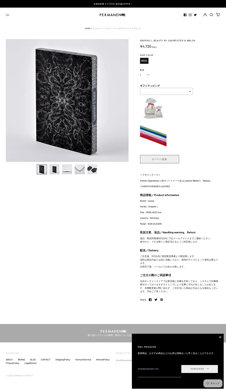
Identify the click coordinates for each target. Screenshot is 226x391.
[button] (211, 14)
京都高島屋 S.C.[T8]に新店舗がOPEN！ (113, 4)
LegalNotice (30, 363)
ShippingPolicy (62, 359)
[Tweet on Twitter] (155, 299)
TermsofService (83, 359)
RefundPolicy (102, 359)
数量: (142, 70)
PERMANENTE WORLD (23, 375)
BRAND (21, 359)
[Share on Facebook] (150, 299)
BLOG (33, 359)
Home (88, 28)
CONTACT (45, 359)
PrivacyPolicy (12, 363)
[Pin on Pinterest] (161, 299)
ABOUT (9, 359)
